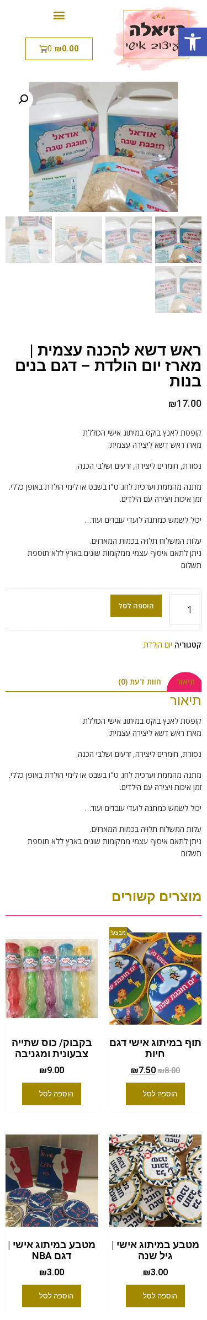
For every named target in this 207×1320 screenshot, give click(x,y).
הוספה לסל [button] (160, 1094)
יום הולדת (158, 644)
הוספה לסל (136, 606)
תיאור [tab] (185, 681)
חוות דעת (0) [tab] (139, 681)
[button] (192, 42)
